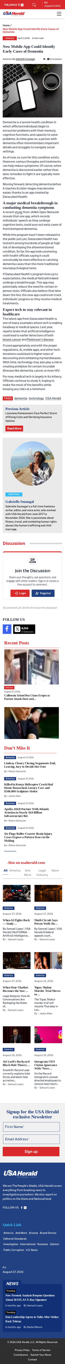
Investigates (10, 1244)
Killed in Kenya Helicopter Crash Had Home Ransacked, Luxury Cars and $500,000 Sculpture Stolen (28, 788)
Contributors (21, 1355)
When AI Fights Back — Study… (16, 921)
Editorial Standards (15, 1238)
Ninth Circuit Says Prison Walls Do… (46, 921)
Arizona (33, 1233)
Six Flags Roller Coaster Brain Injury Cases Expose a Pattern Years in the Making (28, 837)
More (55, 870)
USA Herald (53, 398)
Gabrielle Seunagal (25, 59)
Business (42, 1244)
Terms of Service (41, 1350)
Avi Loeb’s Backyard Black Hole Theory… (16, 1063)
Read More (14, 428)
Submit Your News (41, 1355)
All (6, 870)
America (9, 38)
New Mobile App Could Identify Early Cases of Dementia (31, 30)
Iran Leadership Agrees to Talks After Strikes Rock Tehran (32, 1319)
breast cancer (12, 339)
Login (20, 593)
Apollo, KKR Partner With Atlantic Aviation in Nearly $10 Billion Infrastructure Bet (26, 812)
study (19, 212)
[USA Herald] (14, 14)
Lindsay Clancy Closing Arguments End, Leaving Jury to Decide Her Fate (29, 764)
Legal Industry (42, 873)
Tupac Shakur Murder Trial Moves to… (47, 991)
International (28, 1244)
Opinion (54, 1244)
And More (27, 873)
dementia (20, 398)
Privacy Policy (22, 1350)
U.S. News (32, 1250)
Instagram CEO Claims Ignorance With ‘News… (45, 1065)
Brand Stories (48, 1233)
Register (43, 593)
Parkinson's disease (40, 339)
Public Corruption (13, 1250)
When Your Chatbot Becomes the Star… (15, 989)
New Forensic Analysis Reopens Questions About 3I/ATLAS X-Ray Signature (30, 1297)
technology (36, 398)
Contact (32, 1359)
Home (6, 25)
